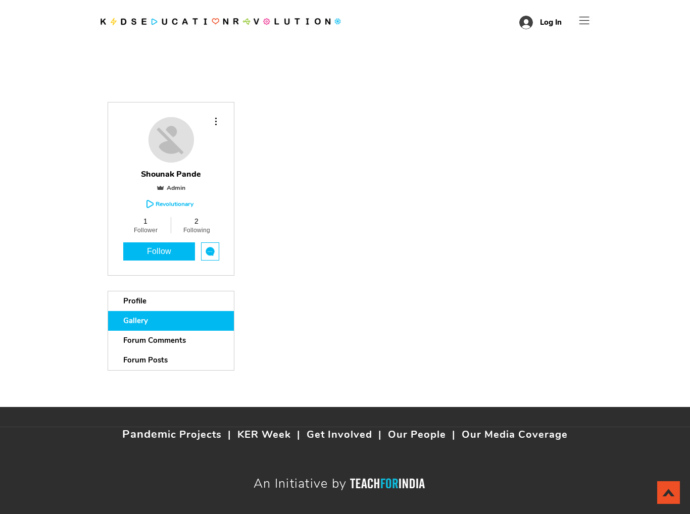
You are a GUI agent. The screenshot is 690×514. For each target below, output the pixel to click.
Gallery (135, 321)
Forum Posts (145, 360)
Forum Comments (154, 340)
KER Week (264, 434)
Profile (134, 301)
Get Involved (339, 434)
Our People (417, 434)
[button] (584, 20)
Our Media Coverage (515, 434)
